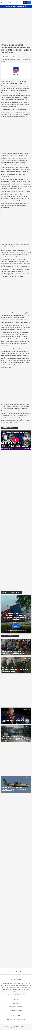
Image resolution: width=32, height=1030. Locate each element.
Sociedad (5, 56)
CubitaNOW (8, 3)
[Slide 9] (23, 630)
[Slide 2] (8, 630)
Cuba (14, 56)
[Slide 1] (6, 630)
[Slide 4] (13, 630)
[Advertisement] (16, 26)
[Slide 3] (11, 630)
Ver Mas (16, 626)
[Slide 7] (19, 630)
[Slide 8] (21, 630)
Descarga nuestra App (16, 1006)
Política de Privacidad (16, 1010)
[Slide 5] (15, 630)
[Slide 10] (25, 630)
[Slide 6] (17, 630)
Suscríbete (16, 1003)
